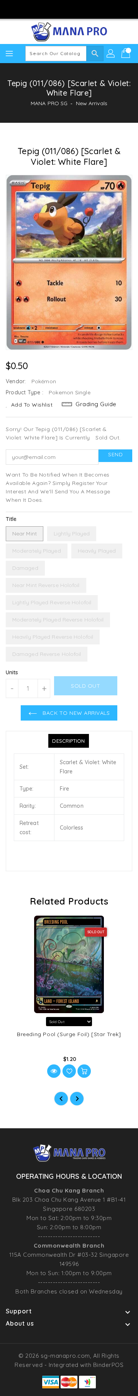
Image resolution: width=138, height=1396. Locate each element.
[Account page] (111, 53)
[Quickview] (54, 1071)
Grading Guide (96, 404)
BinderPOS (108, 1364)
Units (12, 672)
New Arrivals (91, 103)
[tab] (68, 741)
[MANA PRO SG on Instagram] (61, 9)
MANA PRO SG (49, 103)
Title (11, 519)
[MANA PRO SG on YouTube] (76, 9)
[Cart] (126, 53)
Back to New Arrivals (75, 712)
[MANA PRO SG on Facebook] (47, 9)
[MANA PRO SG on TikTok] (91, 9)
